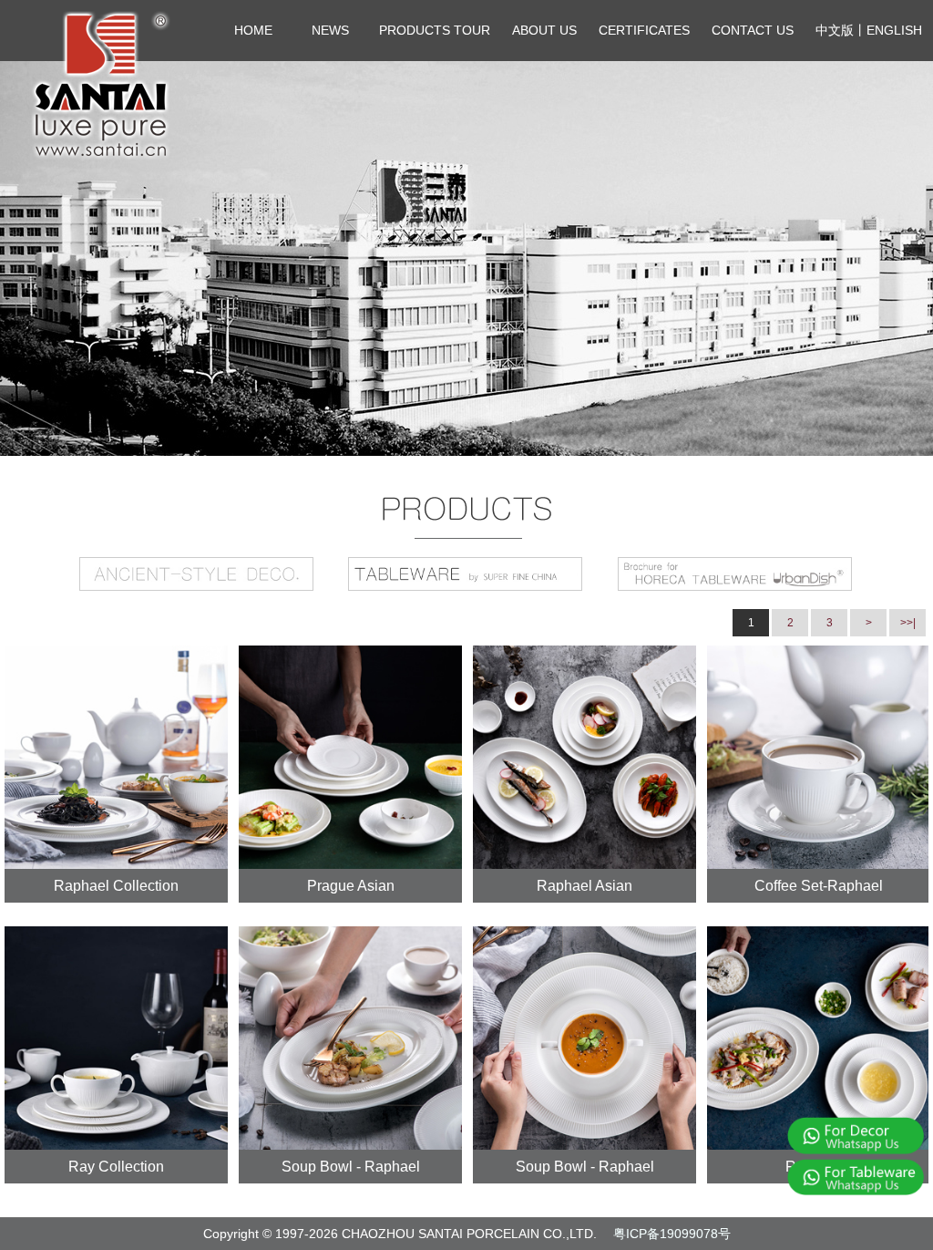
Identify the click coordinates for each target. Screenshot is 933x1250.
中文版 (834, 30)
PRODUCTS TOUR (434, 30)
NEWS (330, 30)
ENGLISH (894, 30)
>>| (908, 622)
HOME (253, 30)
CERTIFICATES (644, 30)
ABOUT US (544, 30)
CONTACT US (753, 30)
